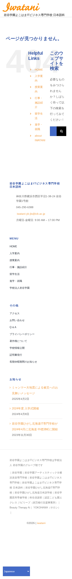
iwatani (41, 523)
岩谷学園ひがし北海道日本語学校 (33, 492)
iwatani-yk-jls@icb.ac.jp (30, 213)
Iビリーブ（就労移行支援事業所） (39, 502)
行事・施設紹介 (39, 102)
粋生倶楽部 (36, 497)
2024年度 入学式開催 (25, 408)
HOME (39, 69)
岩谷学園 (17, 472)
